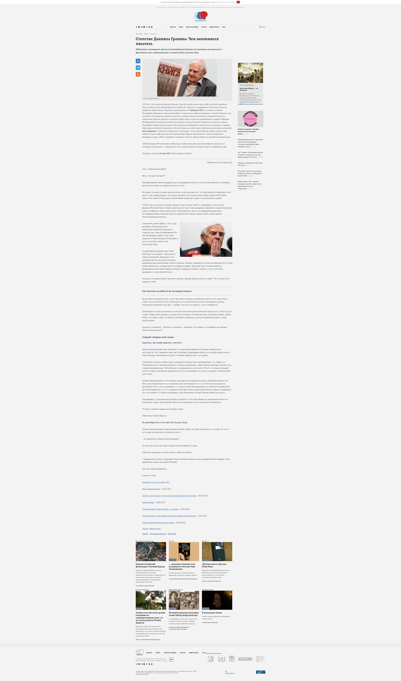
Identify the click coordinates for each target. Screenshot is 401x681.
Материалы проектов (158, 534)
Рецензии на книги (207, 590)
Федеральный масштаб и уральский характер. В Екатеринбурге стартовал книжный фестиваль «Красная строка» (250, 143)
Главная (145, 534)
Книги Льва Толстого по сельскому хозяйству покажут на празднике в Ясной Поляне (250, 173)
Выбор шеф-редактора (176, 590)
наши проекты (214, 27)
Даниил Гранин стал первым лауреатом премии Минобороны (169, 516)
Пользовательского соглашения (225, 2)
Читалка (171, 541)
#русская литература (214, 581)
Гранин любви (148, 502)
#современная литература (177, 579)
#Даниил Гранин (155, 529)
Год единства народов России (145, 541)
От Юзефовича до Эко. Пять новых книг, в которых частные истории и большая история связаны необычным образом (183, 621)
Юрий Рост (147, 342)
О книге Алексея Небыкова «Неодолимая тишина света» (216, 617)
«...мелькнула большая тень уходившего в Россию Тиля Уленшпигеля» (182, 566)
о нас (223, 27)
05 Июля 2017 (226, 162)
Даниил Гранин (159, 195)
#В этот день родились (142, 639)
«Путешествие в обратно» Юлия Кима (214, 565)
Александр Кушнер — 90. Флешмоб (249, 89)
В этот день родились (142, 590)
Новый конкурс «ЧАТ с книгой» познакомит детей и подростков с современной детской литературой (250, 185)
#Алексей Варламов (191, 579)
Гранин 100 (153, 34)
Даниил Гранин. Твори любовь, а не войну (160, 509)
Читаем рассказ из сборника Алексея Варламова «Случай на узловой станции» (183, 574)
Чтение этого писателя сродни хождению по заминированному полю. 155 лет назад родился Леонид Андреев (150, 617)
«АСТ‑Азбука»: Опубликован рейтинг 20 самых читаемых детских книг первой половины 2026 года (250, 154)
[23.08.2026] (184, 543)
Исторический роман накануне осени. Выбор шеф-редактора (184, 613)
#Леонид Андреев (154, 639)
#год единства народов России (145, 586)
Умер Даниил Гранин (151, 489)
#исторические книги (180, 629)
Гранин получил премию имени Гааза (158, 522)
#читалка (205, 581)
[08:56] (151, 543)
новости (173, 27)
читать (181, 27)
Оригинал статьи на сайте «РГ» (156, 482)
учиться (204, 27)
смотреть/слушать (192, 27)
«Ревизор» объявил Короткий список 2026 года (250, 164)
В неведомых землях (212, 612)
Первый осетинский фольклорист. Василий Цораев (150, 565)
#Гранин (145, 529)
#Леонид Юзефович (175, 627)
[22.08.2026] (184, 592)
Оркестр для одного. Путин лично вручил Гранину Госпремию (169, 495)
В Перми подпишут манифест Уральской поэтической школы (248, 131)
